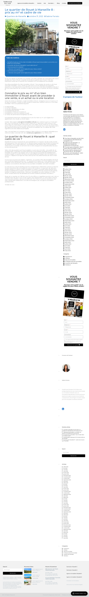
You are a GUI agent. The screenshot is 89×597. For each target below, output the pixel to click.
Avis (45, 3)
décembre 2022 (69, 235)
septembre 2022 (69, 240)
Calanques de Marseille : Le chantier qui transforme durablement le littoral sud (71, 144)
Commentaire (68, 81)
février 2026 (68, 176)
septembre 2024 (69, 200)
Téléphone (68, 71)
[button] (79, 593)
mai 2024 (67, 207)
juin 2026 (67, 171)
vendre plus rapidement (34, 133)
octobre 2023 (69, 219)
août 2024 (68, 202)
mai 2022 (67, 247)
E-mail (67, 76)
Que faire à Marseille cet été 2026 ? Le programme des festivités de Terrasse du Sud (73, 140)
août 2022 (68, 242)
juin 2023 (67, 225)
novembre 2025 (69, 180)
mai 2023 (67, 227)
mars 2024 (68, 210)
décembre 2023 (69, 215)
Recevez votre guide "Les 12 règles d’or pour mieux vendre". (25, 69)
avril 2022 (67, 249)
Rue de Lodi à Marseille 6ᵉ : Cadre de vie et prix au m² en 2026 (73, 153)
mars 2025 (68, 192)
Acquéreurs (68, 256)
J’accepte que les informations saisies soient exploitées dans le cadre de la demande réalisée (73, 88)
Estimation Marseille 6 (72, 566)
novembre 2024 (69, 197)
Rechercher (74, 164)
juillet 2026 (68, 169)
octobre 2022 (69, 239)
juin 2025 (67, 189)
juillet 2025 (68, 187)
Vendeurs (68, 265)
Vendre (39, 3)
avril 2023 (67, 229)
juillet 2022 (68, 244)
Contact (64, 3)
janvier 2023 (68, 234)
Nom (66, 66)
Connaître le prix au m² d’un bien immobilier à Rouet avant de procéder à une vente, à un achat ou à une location (32, 62)
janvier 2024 (68, 214)
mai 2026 (67, 172)
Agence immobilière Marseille (25, 3)
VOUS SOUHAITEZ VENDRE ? (15, 67)
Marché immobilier (70, 260)
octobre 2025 (68, 182)
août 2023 (68, 222)
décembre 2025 (69, 179)
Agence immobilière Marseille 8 (74, 577)
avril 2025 (67, 190)
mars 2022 (68, 250)
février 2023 (68, 232)
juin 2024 (67, 205)
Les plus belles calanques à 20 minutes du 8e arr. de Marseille (72, 150)
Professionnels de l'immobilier (73, 261)
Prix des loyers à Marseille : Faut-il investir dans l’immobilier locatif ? (73, 147)
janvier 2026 (68, 177)
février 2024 (68, 212)
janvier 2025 (68, 195)
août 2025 (68, 185)
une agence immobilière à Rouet (27, 122)
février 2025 (68, 194)
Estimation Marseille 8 (72, 570)
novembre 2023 (69, 217)
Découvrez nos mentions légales (75, 584)
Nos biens (50, 3)
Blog (58, 3)
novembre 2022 (69, 237)
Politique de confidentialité (68, 595)
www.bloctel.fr (6, 587)
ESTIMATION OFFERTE (75, 3)
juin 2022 (67, 245)
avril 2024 (67, 209)
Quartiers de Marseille (16, 16)
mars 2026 (68, 174)
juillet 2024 (68, 204)
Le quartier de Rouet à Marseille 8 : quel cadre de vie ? (22, 65)
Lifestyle (67, 258)
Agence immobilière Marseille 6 (74, 573)
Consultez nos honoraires (73, 580)
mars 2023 (68, 230)
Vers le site (16, 578)
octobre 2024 (69, 199)
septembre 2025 (69, 184)
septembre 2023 (69, 220)
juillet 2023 (68, 224)
